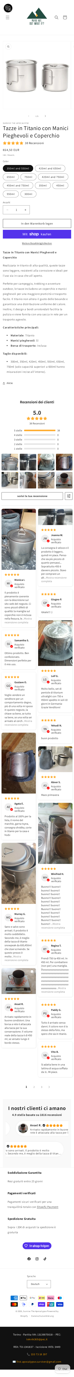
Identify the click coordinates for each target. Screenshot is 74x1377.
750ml (28, 177)
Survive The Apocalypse (34, 1311)
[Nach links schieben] (28, 116)
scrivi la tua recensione (32, 496)
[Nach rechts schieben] (45, 116)
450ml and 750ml (18, 185)
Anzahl (6, 202)
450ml (60, 185)
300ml (28, 194)
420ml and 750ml (53, 177)
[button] (7, 17)
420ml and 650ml (50, 168)
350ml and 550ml (18, 168)
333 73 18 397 (39, 1354)
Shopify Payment (47, 1207)
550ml (11, 194)
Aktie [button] (10, 383)
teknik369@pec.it (37, 1339)
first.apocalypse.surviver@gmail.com (39, 1361)
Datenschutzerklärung (42, 1316)
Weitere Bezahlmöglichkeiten (37, 243)
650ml (11, 177)
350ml (43, 185)
